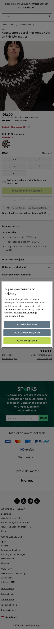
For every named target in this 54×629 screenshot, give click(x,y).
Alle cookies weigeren (27, 332)
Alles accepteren (27, 340)
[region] (27, 314)
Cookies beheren (27, 324)
